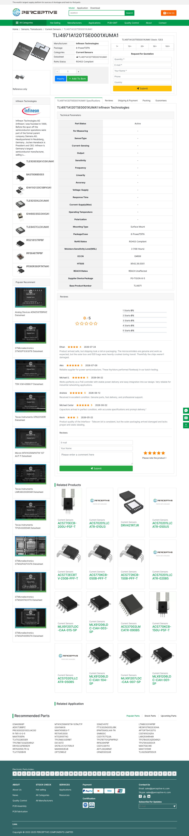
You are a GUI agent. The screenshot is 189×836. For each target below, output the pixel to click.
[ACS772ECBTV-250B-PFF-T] (68, 553)
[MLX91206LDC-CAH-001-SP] (162, 656)
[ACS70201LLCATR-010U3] (99, 501)
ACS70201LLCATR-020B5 (162, 576)
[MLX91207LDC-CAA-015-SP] (68, 605)
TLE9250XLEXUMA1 (37, 200)
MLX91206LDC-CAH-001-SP (161, 680)
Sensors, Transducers (31, 29)
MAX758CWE (145, 746)
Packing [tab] (146, 100)
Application (82, 8)
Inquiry (60, 78)
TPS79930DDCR (147, 742)
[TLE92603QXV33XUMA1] (21, 164)
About (149, 23)
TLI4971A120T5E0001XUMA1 (92, 57)
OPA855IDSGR (104, 752)
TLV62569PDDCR (147, 752)
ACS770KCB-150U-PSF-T (161, 628)
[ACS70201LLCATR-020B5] (162, 553)
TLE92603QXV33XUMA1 (40, 161)
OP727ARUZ (60, 752)
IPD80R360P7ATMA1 (37, 266)
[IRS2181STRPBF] (21, 243)
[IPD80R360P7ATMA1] (21, 269)
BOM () (170, 13)
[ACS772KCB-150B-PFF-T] (131, 553)
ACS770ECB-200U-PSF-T (67, 524)
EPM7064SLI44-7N (106, 730)
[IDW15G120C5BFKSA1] (21, 191)
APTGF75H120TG (147, 730)
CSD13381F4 (103, 746)
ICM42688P (18, 724)
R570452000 (61, 733)
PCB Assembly (20, 806)
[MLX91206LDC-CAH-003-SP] (99, 604)
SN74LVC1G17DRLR (64, 746)
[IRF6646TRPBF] (21, 256)
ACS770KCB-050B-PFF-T (98, 576)
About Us (17, 789)
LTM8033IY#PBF (147, 724)
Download (95, 8)
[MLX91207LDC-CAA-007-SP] (131, 657)
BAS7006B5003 (35, 174)
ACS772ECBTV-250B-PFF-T (68, 576)
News (15, 795)
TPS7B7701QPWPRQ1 (107, 739)
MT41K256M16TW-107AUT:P (68, 724)
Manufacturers (74, 23)
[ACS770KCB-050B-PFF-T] (99, 553)
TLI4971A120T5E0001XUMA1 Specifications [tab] (78, 100)
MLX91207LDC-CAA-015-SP (68, 628)
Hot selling (41, 789)
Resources (64, 795)
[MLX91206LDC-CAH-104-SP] (99, 656)
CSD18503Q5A (146, 733)
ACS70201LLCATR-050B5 (68, 680)
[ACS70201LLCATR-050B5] (68, 657)
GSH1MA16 (60, 727)
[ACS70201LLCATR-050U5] (162, 501)
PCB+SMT (112, 23)
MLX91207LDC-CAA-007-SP (131, 680)
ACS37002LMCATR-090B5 (131, 628)
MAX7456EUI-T (62, 730)
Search (129, 13)
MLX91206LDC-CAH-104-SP (98, 680)
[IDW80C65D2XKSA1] (21, 217)
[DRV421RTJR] (131, 503)
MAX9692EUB (61, 749)
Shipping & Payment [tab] (128, 100)
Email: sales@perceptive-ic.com (154, 788)
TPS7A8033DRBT (63, 739)
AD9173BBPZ (19, 727)
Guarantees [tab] (161, 100)
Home (15, 29)
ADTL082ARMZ (104, 749)
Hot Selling (55, 23)
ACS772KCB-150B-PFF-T (130, 576)
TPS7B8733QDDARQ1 (23, 742)
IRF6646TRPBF (34, 253)
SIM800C (101, 733)
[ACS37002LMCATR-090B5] (131, 605)
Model (72, 8)
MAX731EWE (145, 749)
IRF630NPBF (103, 742)
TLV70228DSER (20, 739)
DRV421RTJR (130, 525)
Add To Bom (78, 78)
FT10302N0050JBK (106, 727)
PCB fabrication (20, 811)
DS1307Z (59, 742)
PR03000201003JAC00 (24, 730)
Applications (94, 23)
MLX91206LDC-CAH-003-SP (98, 628)
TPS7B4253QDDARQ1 (149, 739)
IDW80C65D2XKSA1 (37, 213)
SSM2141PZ (102, 724)
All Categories (26, 22)
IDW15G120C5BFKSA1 (38, 187)
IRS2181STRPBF (35, 240)
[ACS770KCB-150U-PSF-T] (162, 605)
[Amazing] (163, 453)
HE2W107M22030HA (149, 727)
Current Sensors (53, 29)
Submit (143, 88)
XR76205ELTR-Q (21, 749)
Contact (162, 23)
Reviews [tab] (109, 100)
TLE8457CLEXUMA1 (37, 226)
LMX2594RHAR (146, 736)
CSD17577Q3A (104, 736)
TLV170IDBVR (19, 752)
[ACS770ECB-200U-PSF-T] (68, 501)
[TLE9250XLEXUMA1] (21, 204)
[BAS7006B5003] (21, 178)
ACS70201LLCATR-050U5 (162, 524)
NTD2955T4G (61, 736)
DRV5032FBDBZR (21, 746)
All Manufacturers (44, 800)
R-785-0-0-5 (19, 733)
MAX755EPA (19, 736)
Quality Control (131, 23)
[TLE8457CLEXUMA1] (21, 230)
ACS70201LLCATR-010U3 (99, 524)
